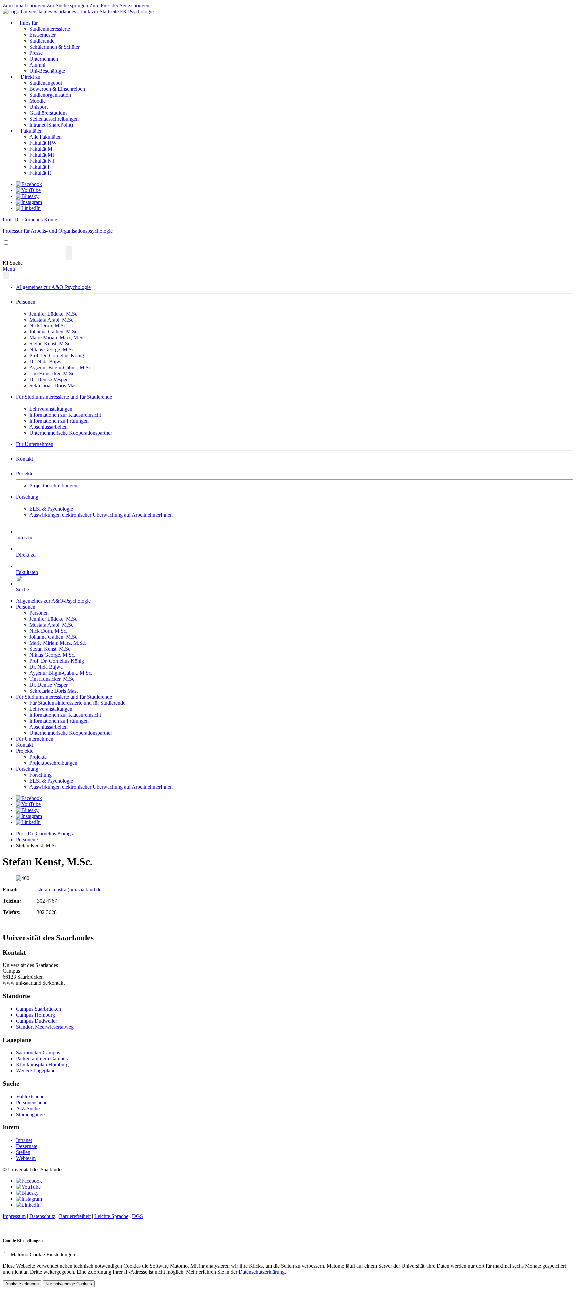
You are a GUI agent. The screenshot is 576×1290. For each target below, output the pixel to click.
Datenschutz (42, 1216)
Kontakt (24, 459)
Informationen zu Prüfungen (59, 421)
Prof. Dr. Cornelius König (56, 355)
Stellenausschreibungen (54, 119)
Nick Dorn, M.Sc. (48, 325)
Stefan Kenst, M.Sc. (50, 343)
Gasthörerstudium (48, 113)
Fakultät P (40, 167)
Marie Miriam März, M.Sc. (57, 337)
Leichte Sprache (111, 1216)
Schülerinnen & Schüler (54, 47)
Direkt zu (30, 77)
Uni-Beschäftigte (47, 71)
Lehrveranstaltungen (50, 409)
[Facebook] (29, 184)
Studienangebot (45, 83)
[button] (13, 263)
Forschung (27, 497)
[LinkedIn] (28, 208)
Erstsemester (42, 35)
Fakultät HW (43, 143)
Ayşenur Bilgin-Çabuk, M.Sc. (60, 367)
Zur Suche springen (67, 5)
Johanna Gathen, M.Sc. (54, 331)
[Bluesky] (27, 196)
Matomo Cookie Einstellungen (43, 1254)
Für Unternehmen (34, 444)
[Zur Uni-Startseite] (61, 11)
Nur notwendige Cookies (68, 1283)
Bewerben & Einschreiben (57, 89)
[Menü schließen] (6, 275)
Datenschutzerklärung (262, 1272)
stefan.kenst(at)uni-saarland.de (68, 889)
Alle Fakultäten (45, 137)
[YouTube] (28, 190)
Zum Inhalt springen (24, 5)
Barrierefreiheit (75, 1216)
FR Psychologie (137, 11)
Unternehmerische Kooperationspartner (70, 433)
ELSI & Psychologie (51, 509)
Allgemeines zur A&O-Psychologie (53, 287)
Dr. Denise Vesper (48, 379)
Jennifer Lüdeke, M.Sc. (54, 314)
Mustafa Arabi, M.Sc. (52, 319)
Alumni (37, 65)
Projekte (24, 473)
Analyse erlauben (22, 1283)
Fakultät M (40, 149)
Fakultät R (40, 173)
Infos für (29, 23)
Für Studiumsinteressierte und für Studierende (64, 397)
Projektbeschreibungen (53, 485)
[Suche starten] (69, 249)
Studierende (41, 41)
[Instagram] (29, 202)
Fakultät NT (42, 161)
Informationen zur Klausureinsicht (65, 415)
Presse (36, 53)
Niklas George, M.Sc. (52, 349)
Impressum (14, 1216)
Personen (25, 302)
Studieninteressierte (49, 29)
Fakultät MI (41, 155)
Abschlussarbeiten (48, 427)
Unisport (38, 107)
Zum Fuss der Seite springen (119, 5)
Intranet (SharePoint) (51, 125)
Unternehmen (43, 59)
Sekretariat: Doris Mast (53, 385)
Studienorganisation (50, 95)
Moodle (37, 101)
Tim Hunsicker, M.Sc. (52, 373)
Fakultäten (32, 131)
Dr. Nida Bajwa (46, 361)
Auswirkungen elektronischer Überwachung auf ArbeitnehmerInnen (101, 515)
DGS (137, 1216)
